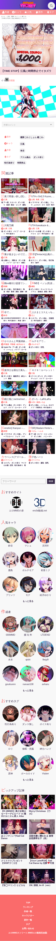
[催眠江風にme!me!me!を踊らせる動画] (3, 402)
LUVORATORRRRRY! (12, 318)
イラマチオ (35, 202)
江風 (22, 144)
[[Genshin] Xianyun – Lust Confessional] (3, 431)
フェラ (17, 437)
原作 (40, 12)
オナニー (34, 260)
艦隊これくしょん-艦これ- (32, 137)
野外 (50, 292)
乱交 (48, 205)
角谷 (22, 150)
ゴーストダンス (37, 376)
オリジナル (35, 460)
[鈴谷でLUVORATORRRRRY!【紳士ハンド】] (3, 315)
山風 (33, 200)
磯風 (33, 286)
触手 (37, 263)
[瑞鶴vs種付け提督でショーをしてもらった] (3, 286)
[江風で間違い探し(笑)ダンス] (3, 200)
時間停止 (21, 163)
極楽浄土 (16, 376)
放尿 (8, 205)
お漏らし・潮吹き (10, 260)
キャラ (18, 12)
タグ (51, 12)
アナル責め (25, 157)
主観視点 (38, 408)
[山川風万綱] (3, 228)
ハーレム (9, 350)
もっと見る (28, 601)
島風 (37, 200)
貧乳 (47, 463)
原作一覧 (28, 920)
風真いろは (40, 402)
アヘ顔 (6, 202)
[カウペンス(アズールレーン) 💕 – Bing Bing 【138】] (3, 460)
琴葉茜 (6, 344)
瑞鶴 (5, 286)
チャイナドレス (47, 289)
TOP (28, 903)
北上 (33, 315)
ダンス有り (38, 157)
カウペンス (8, 460)
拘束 (19, 321)
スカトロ (13, 202)
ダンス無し (45, 202)
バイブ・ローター (13, 263)
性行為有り (9, 163)
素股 (12, 292)
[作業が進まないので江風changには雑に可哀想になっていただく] (3, 257)
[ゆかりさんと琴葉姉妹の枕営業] (3, 344)
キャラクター (28, 916)
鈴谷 (5, 315)
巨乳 (42, 347)
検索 (51, 481)
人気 (29, 12)
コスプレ (34, 318)
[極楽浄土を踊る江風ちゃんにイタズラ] (3, 373)
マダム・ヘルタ (37, 431)
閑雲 (5, 431)
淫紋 (8, 292)
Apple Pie (7, 347)
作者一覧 (28, 911)
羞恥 (24, 205)
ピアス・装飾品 (37, 292)
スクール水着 (36, 231)
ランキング (28, 907)
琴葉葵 (12, 344)
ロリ (43, 205)
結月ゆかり (21, 344)
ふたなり (37, 205)
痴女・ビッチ (16, 205)
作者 (7, 12)
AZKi (33, 402)
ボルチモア (35, 344)
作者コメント (10, 125)
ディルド (34, 379)
